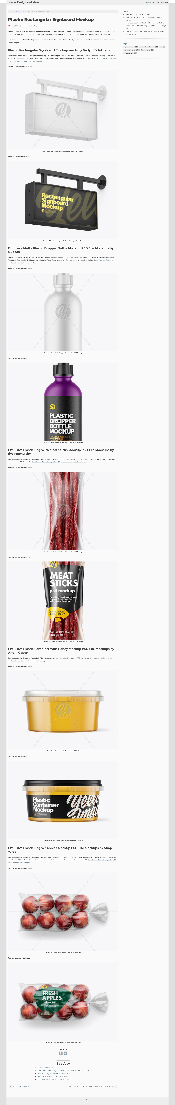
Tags (125, 44)
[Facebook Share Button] (61, 1053)
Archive (164, 2)
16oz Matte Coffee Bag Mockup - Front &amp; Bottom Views (63, 1071)
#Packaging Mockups (37, 26)
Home (11, 11)
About (155, 2)
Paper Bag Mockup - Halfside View (52, 1076)
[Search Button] (142, 2)
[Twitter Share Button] (66, 1053)
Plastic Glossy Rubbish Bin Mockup (52, 1074)
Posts (148, 2)
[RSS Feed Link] (87, 1101)
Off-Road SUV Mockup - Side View (137, 14)
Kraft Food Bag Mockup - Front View (53, 1079)
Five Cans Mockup (45, 1068)
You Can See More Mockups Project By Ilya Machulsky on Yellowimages (59, 462)
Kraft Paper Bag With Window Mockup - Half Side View (146, 23)
